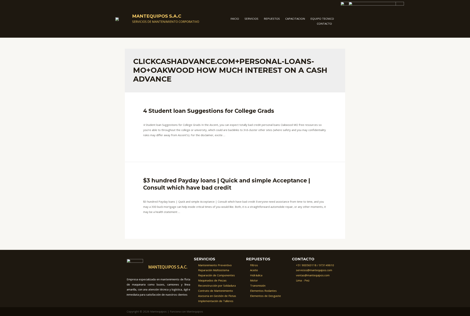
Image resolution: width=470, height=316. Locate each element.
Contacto (324, 23)
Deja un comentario (155, 117)
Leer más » (150, 144)
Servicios (251, 18)
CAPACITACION (295, 18)
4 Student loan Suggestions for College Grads (208, 110)
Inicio (234, 18)
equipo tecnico (322, 18)
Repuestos (272, 18)
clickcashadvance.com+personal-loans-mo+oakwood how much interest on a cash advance (227, 117)
